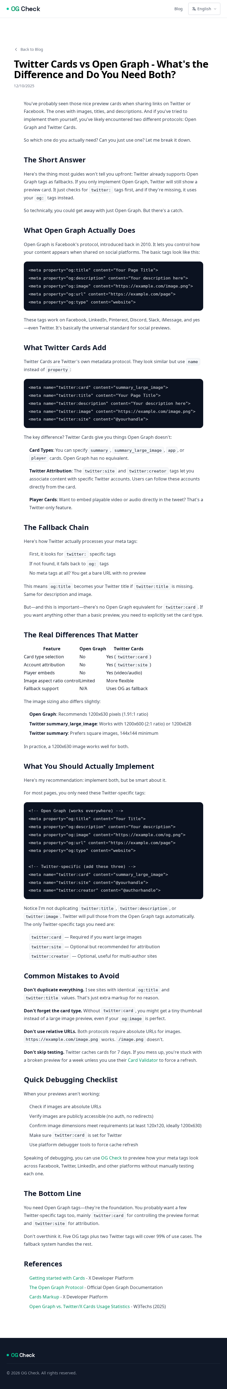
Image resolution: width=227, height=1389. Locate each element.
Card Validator (143, 1060)
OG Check (111, 1158)
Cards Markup (44, 1297)
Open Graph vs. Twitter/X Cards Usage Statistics (79, 1306)
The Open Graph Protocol (56, 1287)
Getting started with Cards (57, 1278)
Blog (178, 8)
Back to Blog (31, 49)
